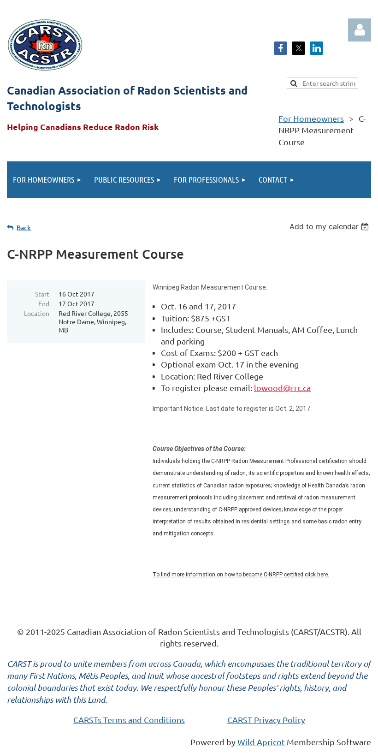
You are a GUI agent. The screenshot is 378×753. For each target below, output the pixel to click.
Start (42, 294)
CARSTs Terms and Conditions (129, 719)
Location (36, 313)
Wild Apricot (261, 742)
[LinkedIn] (316, 48)
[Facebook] (280, 48)
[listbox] (330, 226)
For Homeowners (311, 118)
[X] (298, 48)
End (43, 303)
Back (24, 227)
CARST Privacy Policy (266, 719)
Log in (359, 30)
